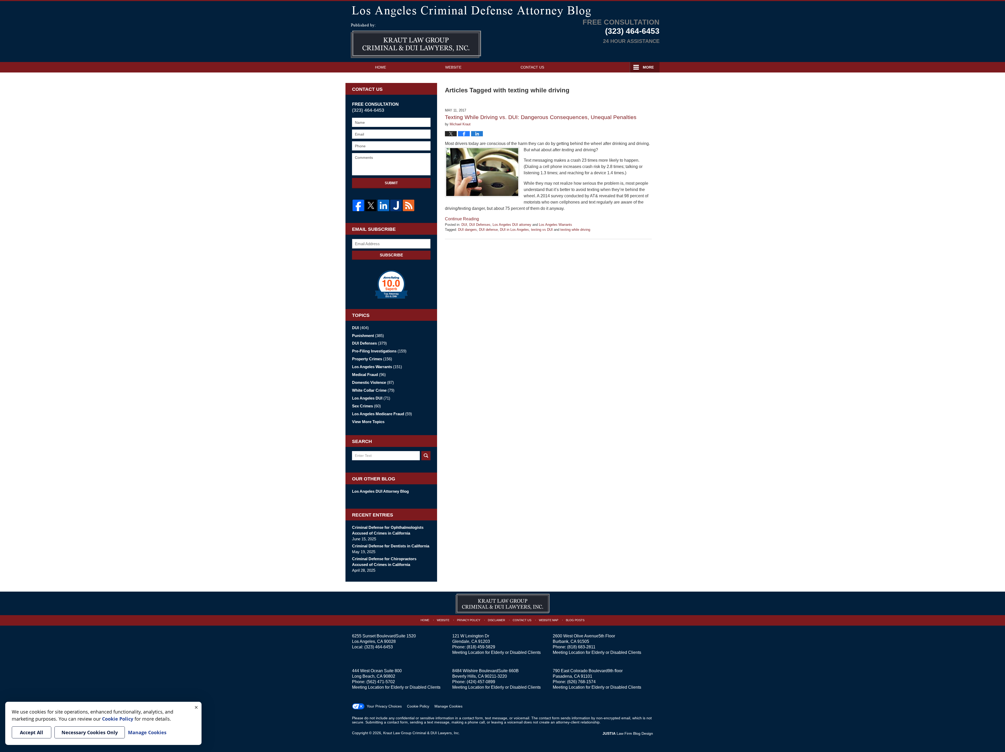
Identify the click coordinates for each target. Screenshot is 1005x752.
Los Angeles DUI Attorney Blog (380, 491)
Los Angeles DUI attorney (512, 225)
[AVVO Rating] (391, 284)
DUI (464, 225)
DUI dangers (467, 230)
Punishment (368, 335)
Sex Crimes (366, 406)
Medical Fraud (369, 374)
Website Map (548, 620)
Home (380, 67)
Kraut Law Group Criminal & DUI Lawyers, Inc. (421, 733)
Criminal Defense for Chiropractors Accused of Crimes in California (384, 562)
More (648, 67)
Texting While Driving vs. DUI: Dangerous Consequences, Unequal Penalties (540, 117)
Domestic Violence (373, 382)
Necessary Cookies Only (90, 732)
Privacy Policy (468, 620)
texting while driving (575, 230)
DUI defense (488, 230)
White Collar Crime (373, 390)
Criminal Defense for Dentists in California (390, 546)
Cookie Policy (418, 706)
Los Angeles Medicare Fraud (382, 414)
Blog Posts (575, 620)
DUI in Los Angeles (514, 230)
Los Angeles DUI (371, 398)
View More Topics (368, 421)
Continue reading (462, 219)
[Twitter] (371, 205)
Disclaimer (496, 620)
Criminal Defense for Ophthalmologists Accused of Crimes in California (387, 530)
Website (453, 67)
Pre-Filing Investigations (379, 351)
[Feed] (408, 205)
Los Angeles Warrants (555, 225)
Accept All (31, 732)
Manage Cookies (448, 706)
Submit (391, 183)
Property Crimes (372, 359)
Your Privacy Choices (384, 706)
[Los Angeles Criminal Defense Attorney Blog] (502, 10)
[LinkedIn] (383, 205)
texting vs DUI (542, 230)
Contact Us (532, 67)
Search (426, 455)
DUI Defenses (479, 225)
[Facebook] (358, 205)
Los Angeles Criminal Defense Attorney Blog (416, 41)
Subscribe (391, 255)
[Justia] (396, 205)
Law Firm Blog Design (627, 733)
